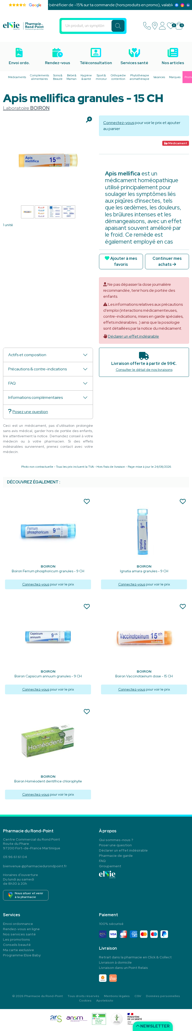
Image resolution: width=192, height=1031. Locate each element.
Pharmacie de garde (116, 855)
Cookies (85, 1001)
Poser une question (115, 845)
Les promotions (16, 939)
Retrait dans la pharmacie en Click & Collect (135, 957)
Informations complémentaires (35, 397)
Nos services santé (19, 934)
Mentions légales (117, 996)
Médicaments (17, 77)
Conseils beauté (17, 944)
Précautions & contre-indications (37, 369)
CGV (137, 996)
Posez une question (30, 411)
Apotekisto (104, 1001)
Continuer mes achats (167, 261)
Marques (174, 77)
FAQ (12, 383)
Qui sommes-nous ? (116, 840)
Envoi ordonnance (18, 923)
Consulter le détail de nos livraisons (144, 369)
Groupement (110, 866)
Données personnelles (163, 996)
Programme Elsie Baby (22, 955)
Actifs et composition (27, 354)
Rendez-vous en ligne (21, 929)
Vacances (159, 77)
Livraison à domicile (115, 962)
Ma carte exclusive (18, 950)
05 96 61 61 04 (15, 857)
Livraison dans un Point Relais (123, 967)
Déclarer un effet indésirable (133, 336)
